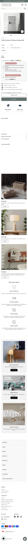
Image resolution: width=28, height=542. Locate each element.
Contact (3, 498)
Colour (3, 45)
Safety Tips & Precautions (6, 506)
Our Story (3, 489)
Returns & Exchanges (5, 503)
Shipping (9, 92)
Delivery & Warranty (6, 136)
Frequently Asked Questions (7, 499)
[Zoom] (22, 31)
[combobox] (14, 8)
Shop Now (5, 206)
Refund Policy (4, 504)
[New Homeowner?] (14, 352)
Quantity (3, 50)
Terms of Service (4, 509)
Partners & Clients (5, 491)
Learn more (14, 370)
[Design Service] (14, 383)
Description (4, 134)
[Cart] (22, 5)
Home (2, 37)
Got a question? (5, 139)
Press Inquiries (4, 492)
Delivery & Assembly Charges (7, 501)
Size (11, 45)
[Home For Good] (14, 414)
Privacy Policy (4, 508)
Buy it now (14, 99)
